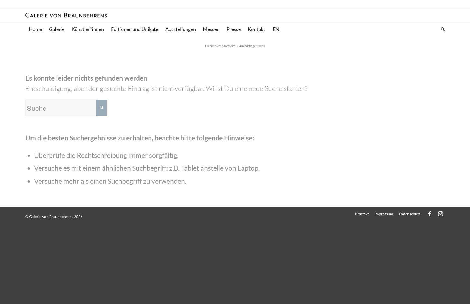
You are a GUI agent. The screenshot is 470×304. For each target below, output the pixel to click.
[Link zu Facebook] (430, 214)
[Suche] (441, 29)
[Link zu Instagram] (441, 214)
